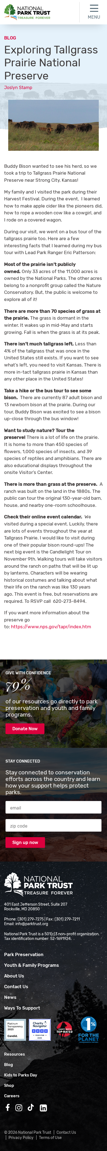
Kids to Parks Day (20, 1075)
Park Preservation (23, 954)
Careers (11, 1095)
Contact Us (16, 986)
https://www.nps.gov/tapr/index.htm (51, 626)
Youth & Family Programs (31, 965)
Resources (14, 1054)
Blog (10, 38)
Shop (9, 1085)
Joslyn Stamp (18, 87)
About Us (14, 976)
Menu (94, 17)
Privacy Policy (21, 1137)
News (10, 997)
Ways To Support (22, 1008)
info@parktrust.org (31, 924)
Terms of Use (50, 1137)
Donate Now (25, 728)
